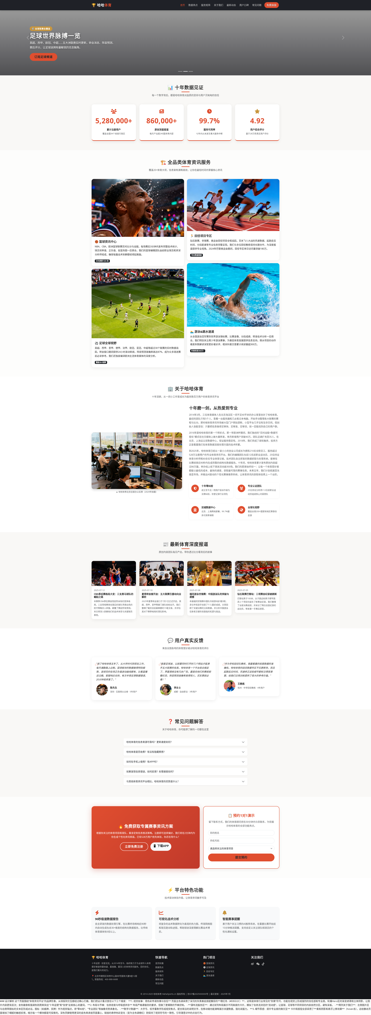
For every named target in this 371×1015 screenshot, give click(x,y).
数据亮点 (193, 5)
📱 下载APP (161, 846)
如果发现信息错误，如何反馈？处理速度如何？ (150, 771)
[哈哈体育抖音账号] (263, 964)
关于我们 (218, 5)
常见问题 (256, 5)
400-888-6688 (111, 979)
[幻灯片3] (191, 71)
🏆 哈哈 (102, 5)
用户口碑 (244, 5)
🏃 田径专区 (208, 971)
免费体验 (272, 5)
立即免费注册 (134, 846)
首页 (182, 5)
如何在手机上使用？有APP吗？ (142, 761)
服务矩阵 (205, 5)
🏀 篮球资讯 (208, 963)
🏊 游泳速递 (208, 975)
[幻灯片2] (185, 71)
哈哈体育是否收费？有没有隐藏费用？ (146, 751)
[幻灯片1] (180, 71)
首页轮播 (159, 963)
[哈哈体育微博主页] (252, 964)
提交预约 (241, 857)
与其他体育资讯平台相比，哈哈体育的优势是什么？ (153, 781)
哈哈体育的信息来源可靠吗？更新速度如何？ (149, 742)
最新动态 (231, 5)
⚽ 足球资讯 (208, 967)
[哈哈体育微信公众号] (258, 964)
